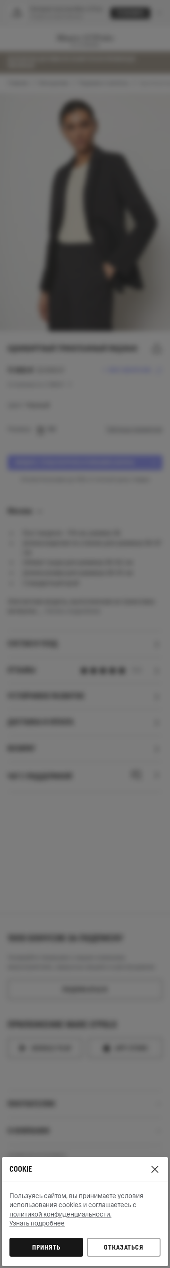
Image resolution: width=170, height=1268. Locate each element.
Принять (46, 1247)
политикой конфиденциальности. (60, 1214)
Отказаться (124, 1247)
